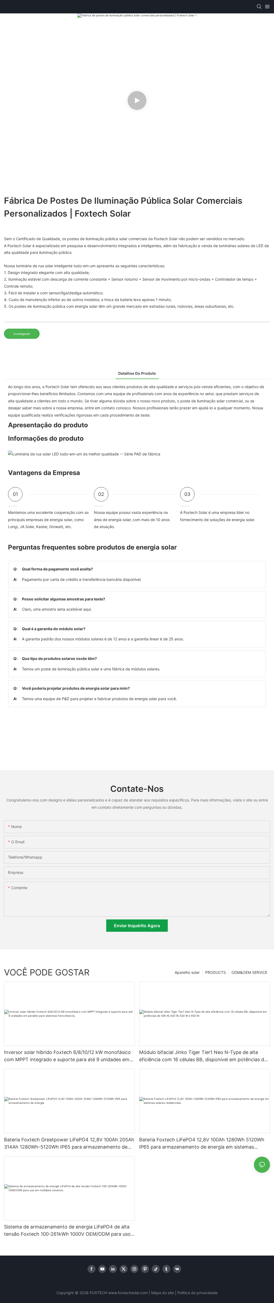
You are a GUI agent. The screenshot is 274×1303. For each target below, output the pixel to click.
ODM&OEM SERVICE (249, 972)
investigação (22, 333)
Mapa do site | (163, 1292)
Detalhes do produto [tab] (137, 373)
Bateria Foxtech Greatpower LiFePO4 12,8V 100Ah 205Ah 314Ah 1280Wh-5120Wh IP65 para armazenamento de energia (69, 1143)
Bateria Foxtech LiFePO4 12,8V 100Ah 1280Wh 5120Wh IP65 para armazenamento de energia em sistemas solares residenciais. (201, 1143)
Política (183, 1292)
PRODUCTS (215, 972)
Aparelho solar (187, 972)
